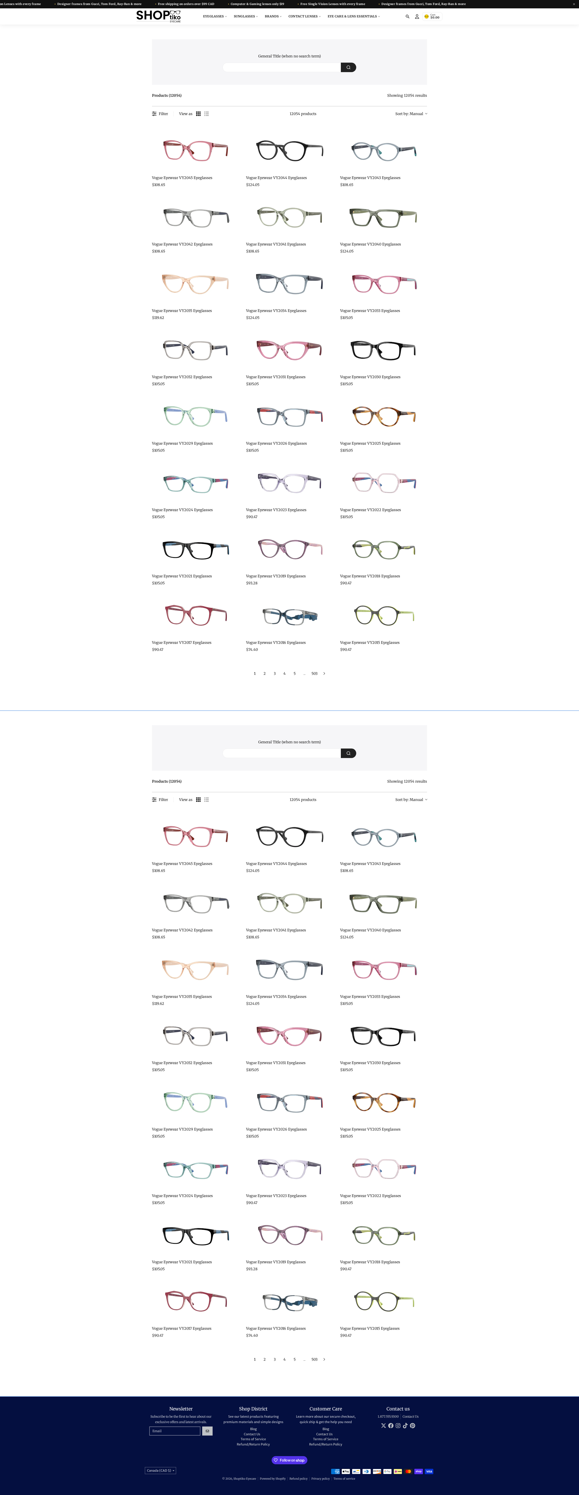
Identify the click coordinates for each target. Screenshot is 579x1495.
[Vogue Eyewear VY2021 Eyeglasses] (195, 548)
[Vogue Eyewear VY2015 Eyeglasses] (383, 614)
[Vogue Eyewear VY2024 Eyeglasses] (195, 482)
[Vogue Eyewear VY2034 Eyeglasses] (289, 283)
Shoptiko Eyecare (244, 1478)
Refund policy (299, 1478)
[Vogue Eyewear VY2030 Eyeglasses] (383, 349)
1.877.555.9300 (388, 1417)
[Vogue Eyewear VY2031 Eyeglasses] (289, 349)
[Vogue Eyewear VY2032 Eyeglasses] (195, 349)
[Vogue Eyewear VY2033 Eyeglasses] (383, 283)
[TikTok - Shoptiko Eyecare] (405, 1425)
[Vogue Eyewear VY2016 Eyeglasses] (289, 614)
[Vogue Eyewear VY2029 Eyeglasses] (195, 415)
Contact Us (411, 1417)
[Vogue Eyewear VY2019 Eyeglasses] (289, 548)
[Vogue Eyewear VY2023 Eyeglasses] (289, 482)
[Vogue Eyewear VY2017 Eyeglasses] (195, 614)
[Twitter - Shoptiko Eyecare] (383, 1425)
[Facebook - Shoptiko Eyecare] (391, 1425)
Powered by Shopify (273, 1478)
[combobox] (289, 67)
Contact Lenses (303, 16)
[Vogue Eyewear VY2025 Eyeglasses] (383, 415)
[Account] (417, 16)
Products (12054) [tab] (167, 95)
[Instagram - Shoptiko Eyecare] (398, 1425)
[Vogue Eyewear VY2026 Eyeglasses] (289, 415)
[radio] (198, 113)
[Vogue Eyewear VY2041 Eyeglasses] (289, 216)
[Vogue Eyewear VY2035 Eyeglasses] (195, 283)
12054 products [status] (303, 113)
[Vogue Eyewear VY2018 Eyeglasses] (383, 548)
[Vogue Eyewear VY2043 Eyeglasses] (383, 150)
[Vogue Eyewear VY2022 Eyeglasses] (383, 482)
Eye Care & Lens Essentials (352, 16)
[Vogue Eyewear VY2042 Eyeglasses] (195, 216)
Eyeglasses (213, 16)
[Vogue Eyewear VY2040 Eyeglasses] (383, 216)
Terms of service (344, 1478)
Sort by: (409, 113)
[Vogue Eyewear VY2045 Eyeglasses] (195, 150)
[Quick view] (234, 167)
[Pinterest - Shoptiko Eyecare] (412, 1425)
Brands (272, 16)
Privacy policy (320, 1478)
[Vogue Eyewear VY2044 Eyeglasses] (289, 150)
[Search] (407, 16)
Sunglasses (244, 16)
